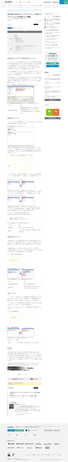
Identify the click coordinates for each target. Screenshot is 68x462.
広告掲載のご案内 (57, 430)
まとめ (16, 52)
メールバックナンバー (53, 60)
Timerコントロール (19, 50)
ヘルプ (25, 454)
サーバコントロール (19, 42)
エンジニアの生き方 (31, 5)
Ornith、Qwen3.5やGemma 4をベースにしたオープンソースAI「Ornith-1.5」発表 (53, 27)
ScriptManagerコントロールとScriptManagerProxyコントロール (26, 46)
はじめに (16, 35)
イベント (24, 2)
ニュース (16, 2)
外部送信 (59, 454)
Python (38, 5)
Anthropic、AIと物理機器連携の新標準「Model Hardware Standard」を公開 (53, 36)
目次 (24, 31)
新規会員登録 (53, 63)
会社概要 (42, 454)
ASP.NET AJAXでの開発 (20, 41)
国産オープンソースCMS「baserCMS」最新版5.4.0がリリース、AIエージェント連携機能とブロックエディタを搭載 (53, 23)
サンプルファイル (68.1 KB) (18, 27)
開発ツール (42, 5)
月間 (56, 16)
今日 (48, 16)
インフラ (25, 5)
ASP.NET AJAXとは (19, 39)
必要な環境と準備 (18, 38)
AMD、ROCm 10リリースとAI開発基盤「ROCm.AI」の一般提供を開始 (52, 45)
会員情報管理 (34, 454)
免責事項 (38, 454)
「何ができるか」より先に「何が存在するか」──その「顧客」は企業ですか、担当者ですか (52, 96)
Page (10, 38)
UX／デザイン (48, 5)
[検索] (9, 5)
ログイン (15, 384)
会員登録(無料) (17, 382)
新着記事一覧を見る (52, 99)
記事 (20, 2)
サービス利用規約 (47, 454)
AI (12, 5)
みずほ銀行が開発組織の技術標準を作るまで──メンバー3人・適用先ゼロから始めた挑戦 (53, 30)
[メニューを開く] (2, 2)
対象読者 (16, 36)
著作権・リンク (29, 454)
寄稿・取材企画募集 (48, 430)
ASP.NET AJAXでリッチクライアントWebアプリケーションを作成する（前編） (23, 397)
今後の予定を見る (53, 118)
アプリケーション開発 (18, 5)
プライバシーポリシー (54, 454)
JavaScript (9, 24)
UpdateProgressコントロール (20, 49)
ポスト (36, 24)
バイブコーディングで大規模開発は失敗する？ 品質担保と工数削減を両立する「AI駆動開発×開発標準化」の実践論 (53, 19)
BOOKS (28, 2)
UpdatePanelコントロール (20, 47)
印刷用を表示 (11, 387)
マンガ (53, 5)
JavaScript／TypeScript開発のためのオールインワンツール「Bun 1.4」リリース (53, 39)
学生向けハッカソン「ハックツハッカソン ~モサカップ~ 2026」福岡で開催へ (53, 42)
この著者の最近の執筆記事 (19, 414)
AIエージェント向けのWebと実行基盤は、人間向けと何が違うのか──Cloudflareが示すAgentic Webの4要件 (53, 79)
